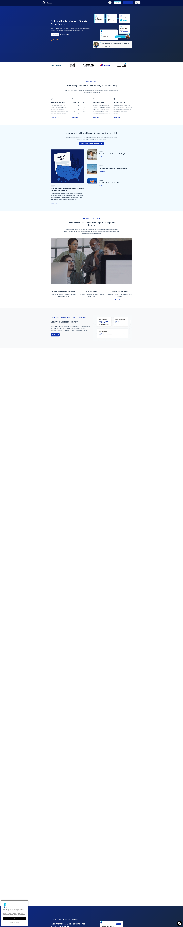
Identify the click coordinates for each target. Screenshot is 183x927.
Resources (90, 3)
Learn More (54, 117)
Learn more (55, 35)
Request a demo (128, 3)
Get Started (64, 35)
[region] (14, 913)
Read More (54, 203)
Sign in (138, 3)
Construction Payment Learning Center (91, 143)
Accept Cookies (14, 918)
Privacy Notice (11, 915)
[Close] (26, 902)
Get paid (117, 3)
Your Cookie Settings (14, 922)
